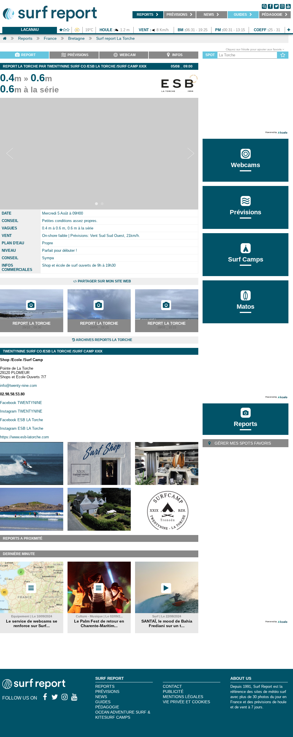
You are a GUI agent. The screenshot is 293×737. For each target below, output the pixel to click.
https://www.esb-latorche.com (24, 437)
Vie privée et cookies (186, 702)
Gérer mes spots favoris (242, 443)
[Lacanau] (288, 30)
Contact (172, 686)
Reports (25, 38)
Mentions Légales (183, 696)
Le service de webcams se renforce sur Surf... (31, 623)
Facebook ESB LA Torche (21, 420)
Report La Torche (32, 323)
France (50, 38)
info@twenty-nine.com (18, 385)
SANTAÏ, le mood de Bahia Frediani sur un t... (166, 623)
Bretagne (76, 38)
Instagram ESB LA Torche (21, 428)
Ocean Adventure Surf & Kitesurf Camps (122, 715)
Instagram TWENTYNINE (21, 411)
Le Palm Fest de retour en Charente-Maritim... (99, 623)
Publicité (173, 691)
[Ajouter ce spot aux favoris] (282, 55)
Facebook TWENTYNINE (21, 403)
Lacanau (30, 29)
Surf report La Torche (115, 38)
